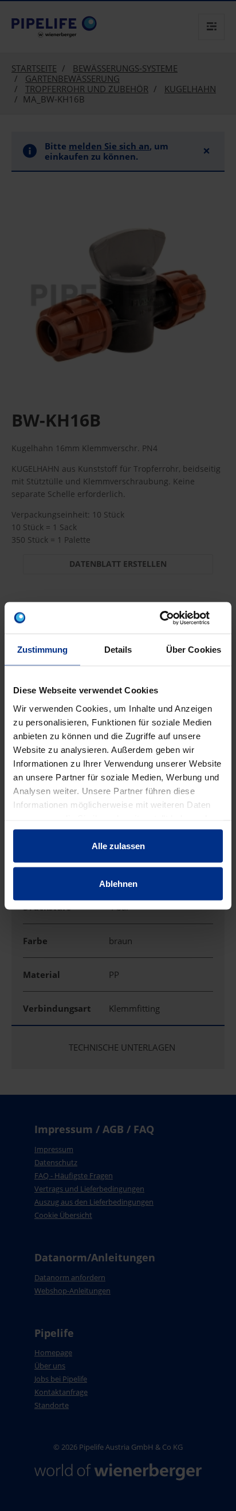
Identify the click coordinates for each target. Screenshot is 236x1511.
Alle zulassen (118, 846)
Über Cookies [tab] (193, 649)
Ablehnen (118, 883)
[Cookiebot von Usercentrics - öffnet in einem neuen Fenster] (173, 617)
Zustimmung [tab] (42, 649)
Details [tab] (118, 649)
